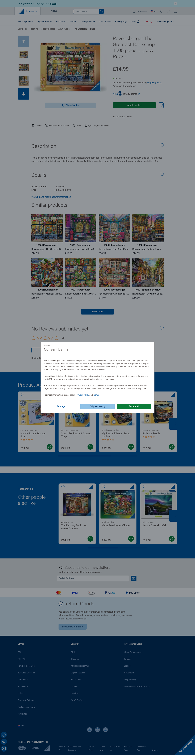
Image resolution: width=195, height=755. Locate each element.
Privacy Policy (83, 395)
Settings (61, 406)
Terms (96, 395)
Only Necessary (97, 406)
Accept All (134, 406)
